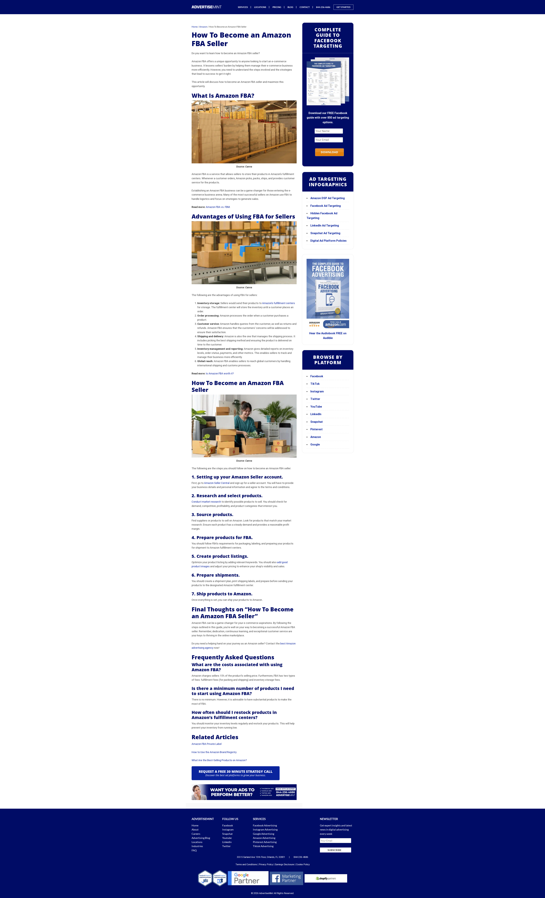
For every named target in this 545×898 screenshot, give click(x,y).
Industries (197, 846)
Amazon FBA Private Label (207, 743)
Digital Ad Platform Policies (328, 240)
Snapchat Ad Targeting (325, 233)
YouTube (316, 406)
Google (315, 444)
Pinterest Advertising (265, 842)
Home (195, 825)
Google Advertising (263, 833)
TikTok (315, 383)
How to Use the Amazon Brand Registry (214, 752)
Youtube (227, 837)
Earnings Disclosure (284, 864)
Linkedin (227, 842)
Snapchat (316, 421)
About (195, 829)
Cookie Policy (303, 864)
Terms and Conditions (246, 864)
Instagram (317, 391)
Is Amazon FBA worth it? (220, 373)
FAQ (194, 850)
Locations (197, 842)
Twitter (315, 399)
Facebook (316, 376)
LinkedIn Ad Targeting (324, 225)
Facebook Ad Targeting (325, 205)
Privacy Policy (266, 864)
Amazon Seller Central (216, 482)
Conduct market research (206, 501)
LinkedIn (315, 414)
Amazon (315, 437)
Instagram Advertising (265, 829)
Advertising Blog (201, 837)
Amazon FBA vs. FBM (218, 206)
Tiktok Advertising (263, 846)
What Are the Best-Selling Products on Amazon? (219, 760)
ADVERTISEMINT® (207, 6)
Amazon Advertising (264, 837)
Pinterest (316, 429)
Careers (196, 833)
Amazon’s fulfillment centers (278, 303)
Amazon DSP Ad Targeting (327, 198)
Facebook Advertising (265, 825)
